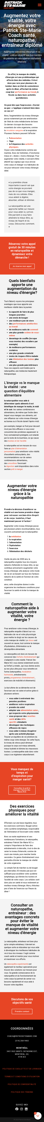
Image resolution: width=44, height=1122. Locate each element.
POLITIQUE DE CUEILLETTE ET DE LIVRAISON (22, 1069)
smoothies (12, 463)
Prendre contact (22, 1011)
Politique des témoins (22, 1092)
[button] (40, 5)
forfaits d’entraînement (26, 657)
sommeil (34, 329)
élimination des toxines (23, 359)
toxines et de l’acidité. (17, 441)
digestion (10, 466)
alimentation (16, 138)
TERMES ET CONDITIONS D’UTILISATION (22, 1077)
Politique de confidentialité (22, 1084)
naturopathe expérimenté (17, 964)
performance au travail (25, 92)
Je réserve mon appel (22, 266)
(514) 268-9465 (22, 1041)
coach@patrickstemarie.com (22, 1036)
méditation (16, 536)
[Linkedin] (26, 1108)
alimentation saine (29, 710)
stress (31, 640)
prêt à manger (17, 469)
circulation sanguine (14, 130)
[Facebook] (17, 1108)
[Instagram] (21, 1108)
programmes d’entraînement (22, 677)
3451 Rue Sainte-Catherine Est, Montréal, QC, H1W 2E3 (22, 1054)
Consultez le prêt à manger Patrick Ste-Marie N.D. (22, 790)
